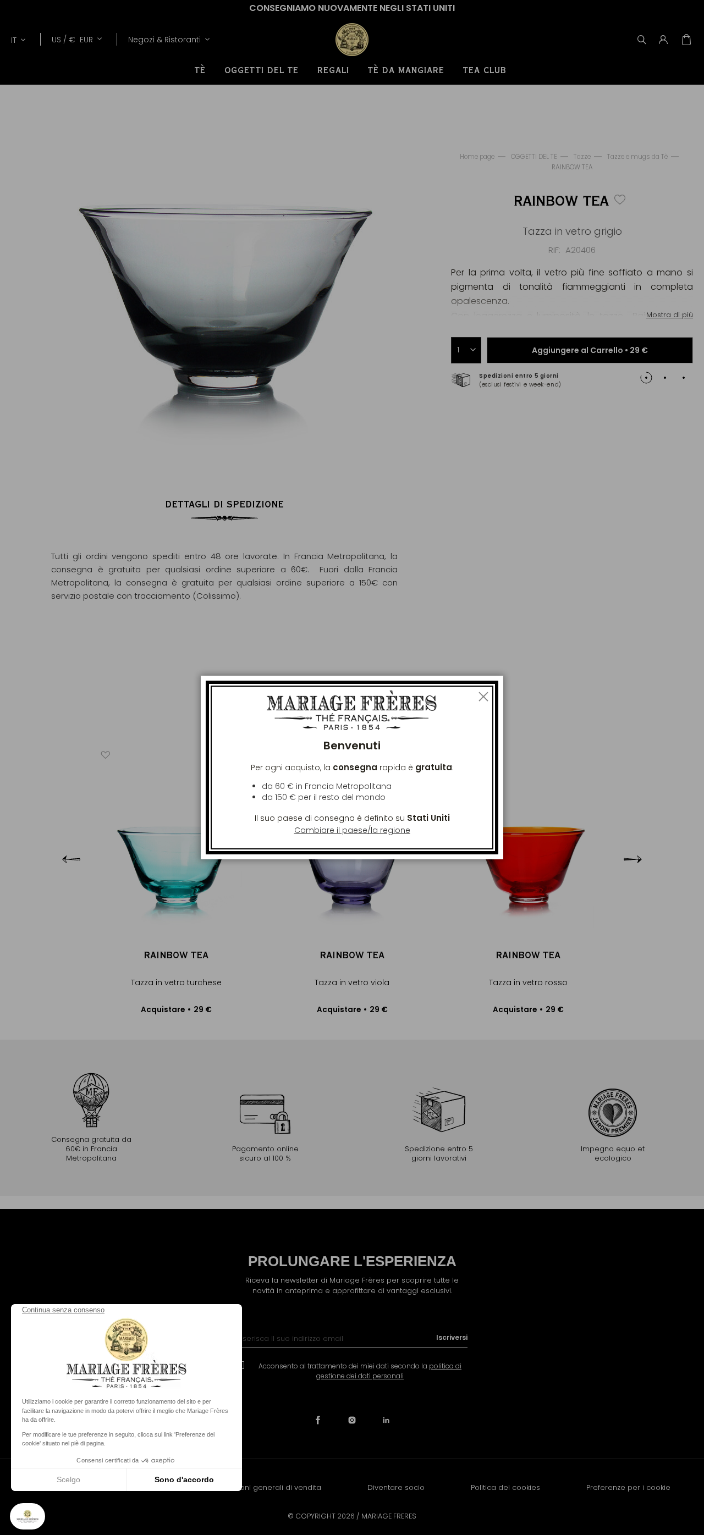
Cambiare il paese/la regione (352, 830)
